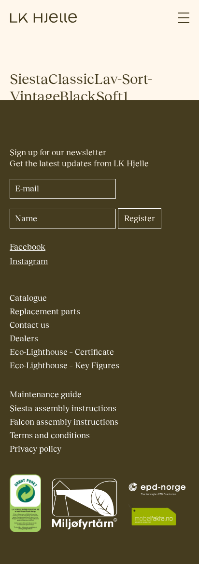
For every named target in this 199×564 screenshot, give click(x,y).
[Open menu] (183, 18)
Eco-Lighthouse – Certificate (62, 352)
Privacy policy (35, 449)
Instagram (29, 261)
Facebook (27, 247)
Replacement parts (45, 311)
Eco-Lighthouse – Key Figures (64, 365)
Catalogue (28, 298)
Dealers (24, 338)
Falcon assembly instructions (64, 422)
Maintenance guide (46, 394)
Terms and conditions (50, 435)
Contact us (29, 325)
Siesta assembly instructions (63, 408)
